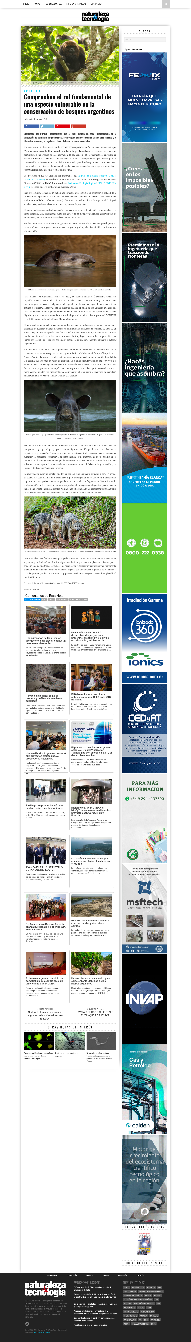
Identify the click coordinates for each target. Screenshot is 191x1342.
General (89, 1275)
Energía (140, 1275)
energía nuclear (138, 1287)
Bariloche (154, 1315)
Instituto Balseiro (131, 1311)
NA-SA (153, 1323)
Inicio (26, 4)
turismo (141, 1307)
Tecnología (72, 1275)
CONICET (51, 599)
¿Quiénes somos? (53, 4)
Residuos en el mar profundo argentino (66, 1054)
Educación (122, 1275)
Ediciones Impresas (76, 4)
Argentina (127, 1303)
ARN (159, 1287)
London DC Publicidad (42, 1332)
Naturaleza (52, 1275)
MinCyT (126, 1323)
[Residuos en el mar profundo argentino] (70, 1049)
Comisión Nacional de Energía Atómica (138, 1299)
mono (72, 599)
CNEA (126, 1291)
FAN (158, 1303)
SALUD (149, 1307)
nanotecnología (130, 1319)
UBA (140, 1319)
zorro (84, 599)
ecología (148, 1295)
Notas (37, 4)
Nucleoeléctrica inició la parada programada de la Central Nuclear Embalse (45, 1015)
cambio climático (147, 1311)
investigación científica (133, 1295)
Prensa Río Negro (130, 1315)
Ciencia (106, 1275)
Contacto (96, 4)
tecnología (151, 1287)
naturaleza (155, 1319)
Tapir (78, 599)
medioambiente (62, 599)
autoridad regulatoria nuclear (150, 1291)
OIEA (156, 1299)
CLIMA (44, 599)
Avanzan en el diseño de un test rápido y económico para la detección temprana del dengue (38, 1056)
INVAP (146, 1319)
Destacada (143, 1315)
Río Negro (157, 1295)
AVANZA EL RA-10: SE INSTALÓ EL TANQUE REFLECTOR (95, 1014)
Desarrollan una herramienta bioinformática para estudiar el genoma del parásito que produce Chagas (99, 1057)
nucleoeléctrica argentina (144, 1303)
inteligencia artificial (140, 1323)
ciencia (126, 1287)
